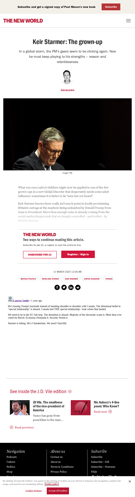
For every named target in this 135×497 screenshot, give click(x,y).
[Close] (129, 481)
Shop (9, 471)
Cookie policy (51, 484)
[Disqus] (67, 336)
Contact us (57, 457)
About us (56, 462)
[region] (67, 486)
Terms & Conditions (62, 466)
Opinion (109, 279)
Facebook (57, 287)
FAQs (94, 471)
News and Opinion (50, 279)
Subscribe (111, 6)
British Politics (28, 279)
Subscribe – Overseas (103, 466)
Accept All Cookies (58, 490)
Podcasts (11, 457)
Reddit (78, 287)
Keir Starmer (71, 279)
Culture (11, 462)
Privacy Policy (59, 471)
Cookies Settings (34, 490)
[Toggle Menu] (128, 20)
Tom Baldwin (67, 90)
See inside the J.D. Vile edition (38, 391)
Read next (100, 412)
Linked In (71, 287)
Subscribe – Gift (100, 462)
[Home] (23, 21)
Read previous (24, 427)
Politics (11, 466)
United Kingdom (92, 279)
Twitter (64, 287)
